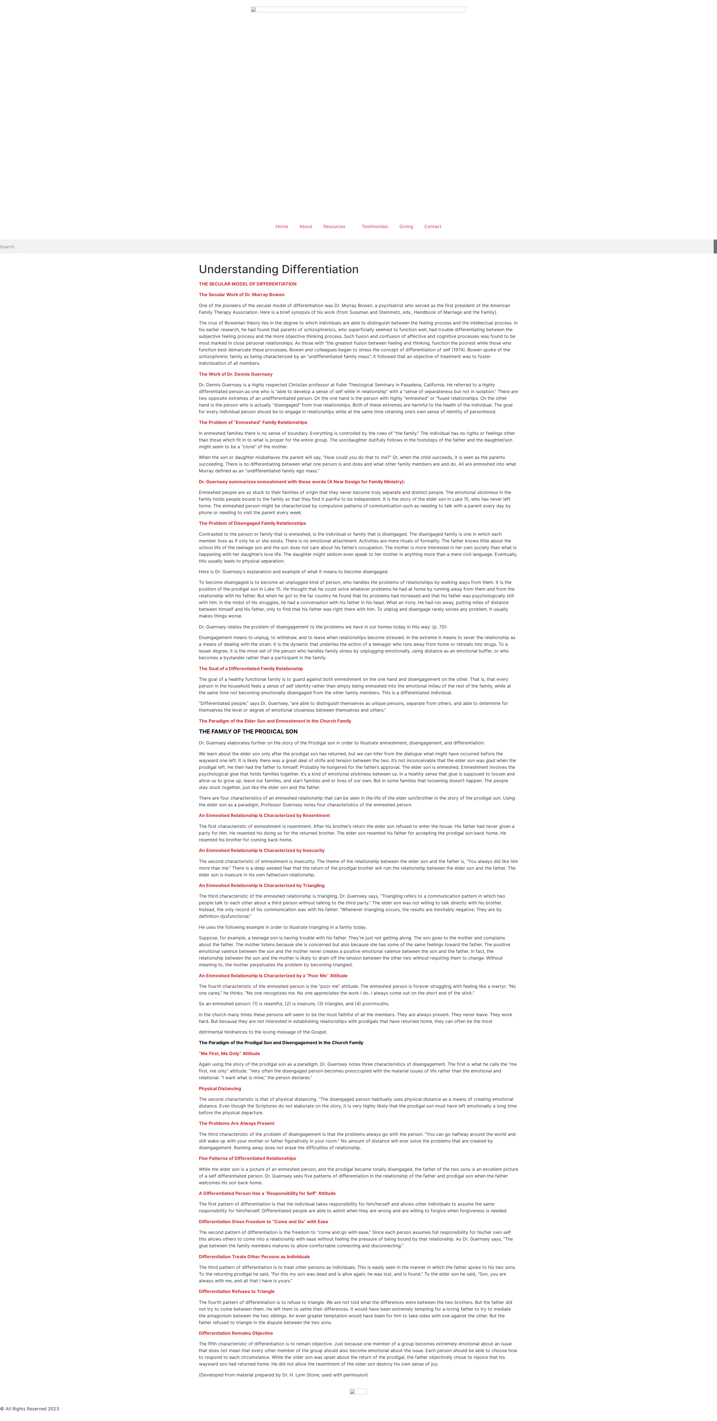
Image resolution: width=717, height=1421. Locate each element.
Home (282, 226)
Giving (406, 226)
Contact (432, 226)
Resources (334, 226)
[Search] (715, 247)
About (305, 226)
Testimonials (375, 226)
